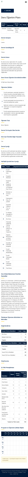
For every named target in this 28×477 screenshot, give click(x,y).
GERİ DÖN (8, 10)
